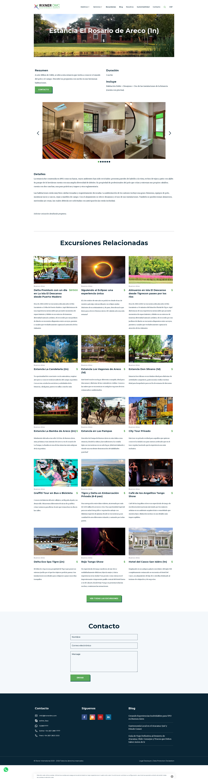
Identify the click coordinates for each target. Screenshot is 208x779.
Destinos (84, 7)
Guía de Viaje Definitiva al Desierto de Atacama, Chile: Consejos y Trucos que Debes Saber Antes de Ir (149, 739)
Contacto (156, 7)
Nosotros (130, 7)
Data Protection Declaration (163, 761)
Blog (121, 7)
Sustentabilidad (143, 7)
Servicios (97, 7)
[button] (85, 7)
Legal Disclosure (145, 761)
